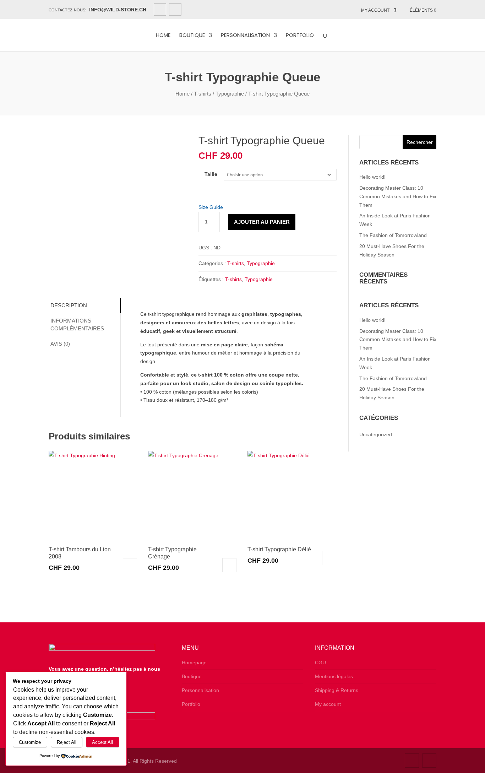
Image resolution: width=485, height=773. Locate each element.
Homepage (194, 662)
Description (68, 305)
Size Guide (210, 207)
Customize (30, 742)
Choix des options (130, 565)
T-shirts (202, 94)
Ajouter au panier (262, 222)
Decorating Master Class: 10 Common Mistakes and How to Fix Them (397, 196)
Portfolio (300, 35)
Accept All (102, 742)
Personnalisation (245, 35)
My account (375, 10)
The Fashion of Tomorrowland (393, 235)
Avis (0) (60, 344)
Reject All (66, 742)
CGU (320, 662)
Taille (211, 174)
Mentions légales (334, 676)
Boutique (192, 35)
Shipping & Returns (336, 690)
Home (163, 35)
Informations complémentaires (77, 325)
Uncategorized (375, 434)
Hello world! (372, 177)
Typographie (230, 94)
